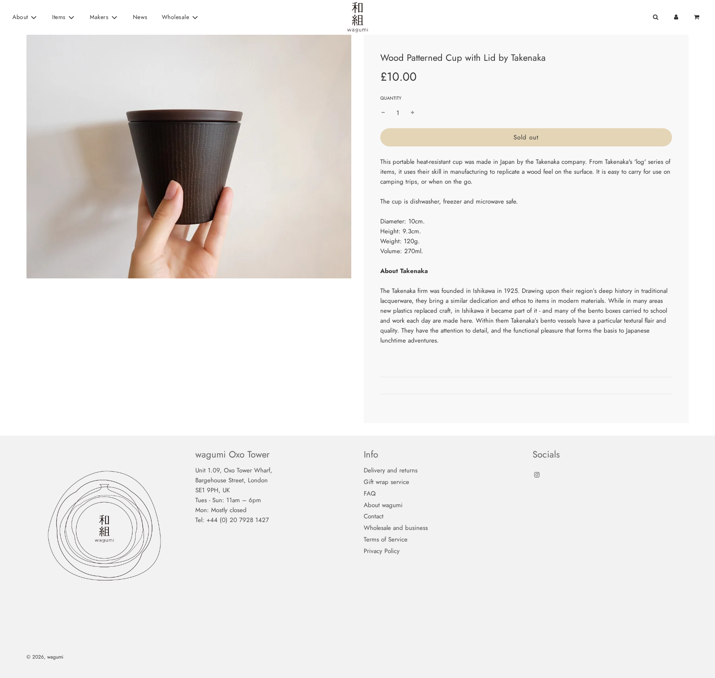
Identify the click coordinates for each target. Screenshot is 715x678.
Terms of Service (386, 539)
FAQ (370, 493)
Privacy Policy (382, 551)
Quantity (390, 98)
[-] (383, 113)
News (140, 17)
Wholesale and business (396, 527)
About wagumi (383, 505)
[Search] (655, 17)
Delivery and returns (390, 470)
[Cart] (697, 17)
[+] (412, 113)
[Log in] (676, 17)
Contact (374, 516)
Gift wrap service (386, 481)
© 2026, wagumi (44, 657)
